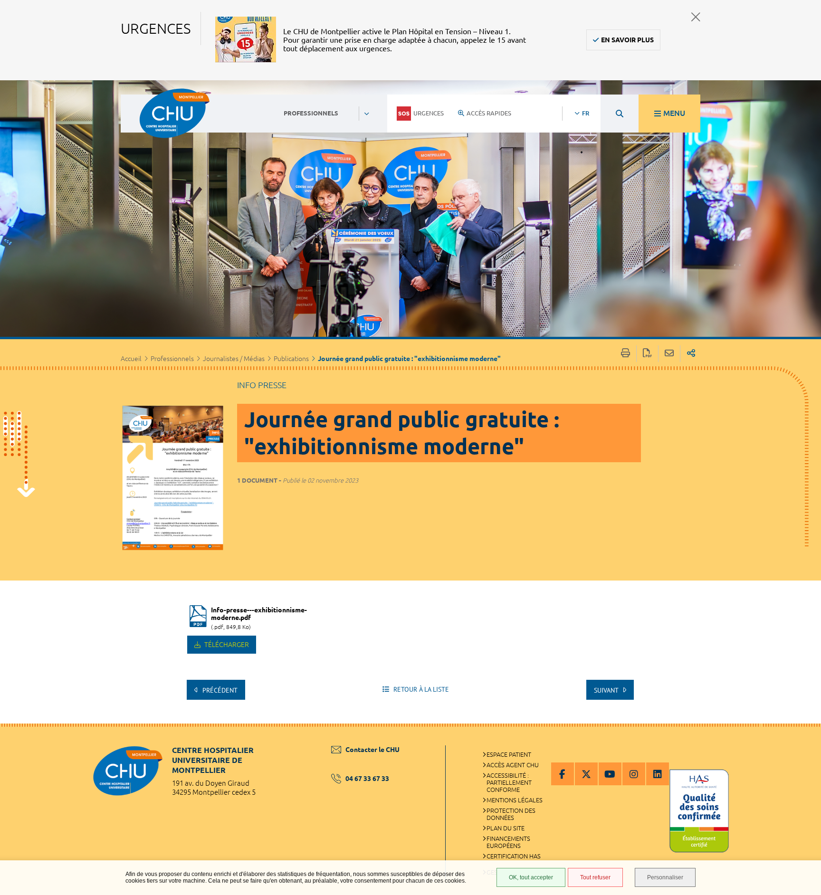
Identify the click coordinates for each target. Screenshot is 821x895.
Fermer (695, 17)
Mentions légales (515, 800)
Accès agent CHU (513, 765)
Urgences (428, 113)
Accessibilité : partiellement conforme (509, 782)
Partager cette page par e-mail (669, 353)
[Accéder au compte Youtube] (610, 773)
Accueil (131, 358)
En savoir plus (627, 40)
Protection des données (511, 814)
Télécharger (226, 644)
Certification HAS (514, 856)
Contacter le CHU (372, 749)
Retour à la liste (420, 689)
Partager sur (691, 353)
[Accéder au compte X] (586, 773)
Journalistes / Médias (234, 358)
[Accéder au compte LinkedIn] (657, 773)
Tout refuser (595, 877)
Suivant (607, 690)
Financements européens (508, 842)
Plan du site (506, 828)
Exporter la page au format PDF (647, 353)
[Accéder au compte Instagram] (633, 773)
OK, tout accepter (531, 877)
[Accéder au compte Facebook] (562, 773)
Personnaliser (665, 877)
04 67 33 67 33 (367, 778)
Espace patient (509, 754)
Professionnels (172, 358)
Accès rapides (489, 113)
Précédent (219, 690)
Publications (291, 358)
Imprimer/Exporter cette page (625, 353)
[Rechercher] (620, 114)
